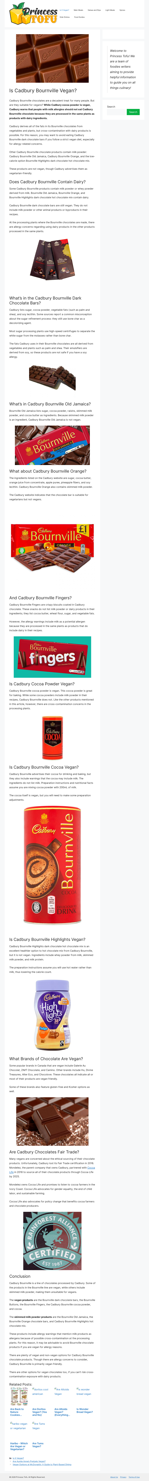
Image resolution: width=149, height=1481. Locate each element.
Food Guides (79, 17)
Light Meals (110, 10)
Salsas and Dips (94, 10)
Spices (122, 10)
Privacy (123, 1477)
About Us (114, 1477)
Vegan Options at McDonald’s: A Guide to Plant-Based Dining (42, 1464)
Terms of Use (134, 1477)
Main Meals (78, 10)
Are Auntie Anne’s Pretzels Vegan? (29, 1461)
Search (111, 106)
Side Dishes (65, 17)
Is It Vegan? (64, 10)
